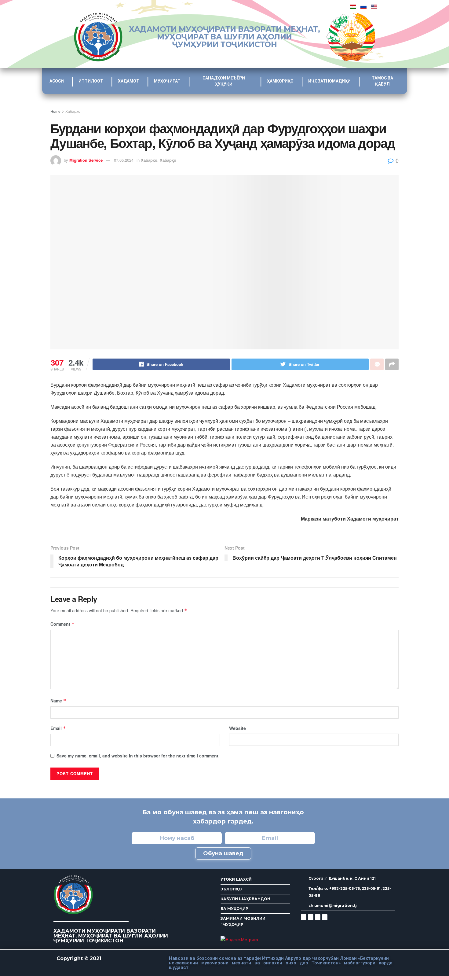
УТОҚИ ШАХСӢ (236, 879)
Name (58, 701)
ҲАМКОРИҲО (280, 81)
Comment (62, 624)
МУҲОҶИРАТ (167, 81)
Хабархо (72, 111)
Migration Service (86, 160)
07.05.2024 (123, 160)
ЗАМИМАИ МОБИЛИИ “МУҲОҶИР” (243, 921)
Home (55, 111)
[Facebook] (310, 917)
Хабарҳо (168, 160)
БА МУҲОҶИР (234, 908)
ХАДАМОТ (128, 81)
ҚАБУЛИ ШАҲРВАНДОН (245, 899)
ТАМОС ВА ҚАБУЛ (382, 81)
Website (237, 728)
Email (58, 728)
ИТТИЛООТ (90, 81)
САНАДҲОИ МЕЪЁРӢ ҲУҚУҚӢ (224, 81)
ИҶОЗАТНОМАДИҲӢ (329, 81)
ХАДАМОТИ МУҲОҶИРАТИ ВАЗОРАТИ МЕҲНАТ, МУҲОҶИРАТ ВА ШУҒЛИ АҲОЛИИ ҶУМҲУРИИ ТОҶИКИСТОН (224, 36)
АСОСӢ (56, 81)
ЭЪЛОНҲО (231, 889)
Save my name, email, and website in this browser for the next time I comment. (138, 756)
